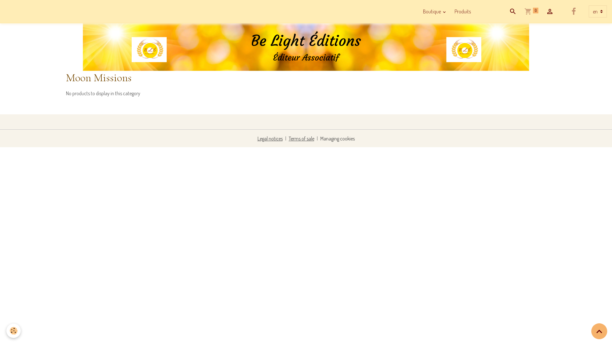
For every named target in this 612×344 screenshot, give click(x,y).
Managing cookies (337, 138)
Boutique (432, 11)
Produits (463, 11)
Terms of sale (301, 138)
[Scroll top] (599, 331)
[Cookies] (13, 331)
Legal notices (270, 138)
